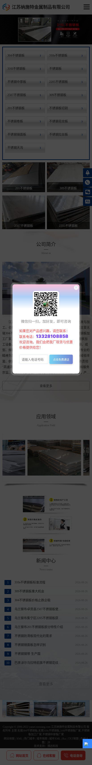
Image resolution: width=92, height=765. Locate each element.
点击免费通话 (61, 359)
